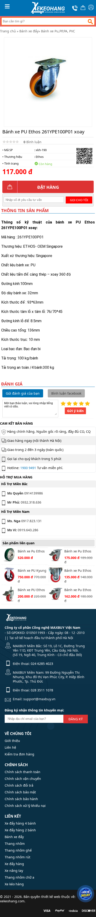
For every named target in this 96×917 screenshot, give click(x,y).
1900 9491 (28, 468)
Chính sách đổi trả (19, 785)
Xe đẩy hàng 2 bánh (20, 830)
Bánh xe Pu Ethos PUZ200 (31, 551)
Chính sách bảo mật (20, 792)
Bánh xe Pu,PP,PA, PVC (58, 31)
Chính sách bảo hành (21, 799)
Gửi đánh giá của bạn (23, 393)
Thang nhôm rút (17, 857)
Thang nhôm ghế (18, 850)
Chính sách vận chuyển (23, 778)
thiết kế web (50, 896)
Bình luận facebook (66, 393)
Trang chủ (8, 31)
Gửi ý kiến (75, 411)
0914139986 (25, 493)
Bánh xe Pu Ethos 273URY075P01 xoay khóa (77, 551)
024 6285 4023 (42, 663)
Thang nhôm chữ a (19, 877)
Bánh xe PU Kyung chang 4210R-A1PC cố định (32, 571)
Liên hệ (10, 747)
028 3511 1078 (42, 690)
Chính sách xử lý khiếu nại (25, 805)
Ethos (40, 157)
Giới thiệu (12, 740)
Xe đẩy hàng (14, 864)
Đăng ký (76, 719)
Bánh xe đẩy (28, 31)
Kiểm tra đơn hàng (19, 754)
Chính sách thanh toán (22, 772)
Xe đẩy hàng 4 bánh (20, 823)
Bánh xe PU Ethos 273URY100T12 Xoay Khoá (31, 590)
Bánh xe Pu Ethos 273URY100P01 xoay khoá (77, 590)
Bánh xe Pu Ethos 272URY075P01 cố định (78, 571)
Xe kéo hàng (14, 884)
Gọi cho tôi (79, 200)
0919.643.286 (22, 530)
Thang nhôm (15, 843)
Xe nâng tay (14, 870)
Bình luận (32, 142)
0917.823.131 (24, 521)
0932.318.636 (24, 502)
